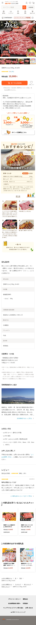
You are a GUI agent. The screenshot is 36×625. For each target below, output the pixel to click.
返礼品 (3, 13)
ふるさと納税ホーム (7, 578)
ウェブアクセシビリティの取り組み (13, 608)
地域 (18, 13)
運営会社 (25, 599)
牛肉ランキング (6, 586)
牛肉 (20, 578)
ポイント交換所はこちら (19, 132)
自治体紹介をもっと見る (24, 418)
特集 (25, 13)
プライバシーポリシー (14, 599)
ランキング (10, 13)
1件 (12, 71)
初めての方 (32, 13)
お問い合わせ (29, 608)
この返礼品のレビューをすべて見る (21, 496)
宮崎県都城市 (8, 17)
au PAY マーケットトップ (18, 612)
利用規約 (25, 603)
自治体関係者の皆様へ (14, 603)
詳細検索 (31, 7)
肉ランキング (27, 584)
